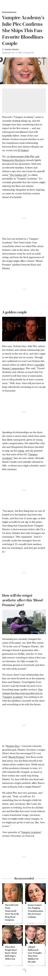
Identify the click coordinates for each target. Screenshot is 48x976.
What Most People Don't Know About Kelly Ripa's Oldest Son (11, 953)
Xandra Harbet (12, 49)
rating (21, 450)
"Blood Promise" (16, 757)
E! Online (23, 150)
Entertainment (9, 12)
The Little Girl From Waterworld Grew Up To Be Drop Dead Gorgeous (12, 912)
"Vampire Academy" (31, 832)
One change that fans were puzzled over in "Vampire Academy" (22, 693)
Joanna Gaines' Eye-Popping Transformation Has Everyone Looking (35, 911)
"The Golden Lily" (18, 175)
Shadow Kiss (12, 746)
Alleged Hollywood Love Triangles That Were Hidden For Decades (35, 954)
